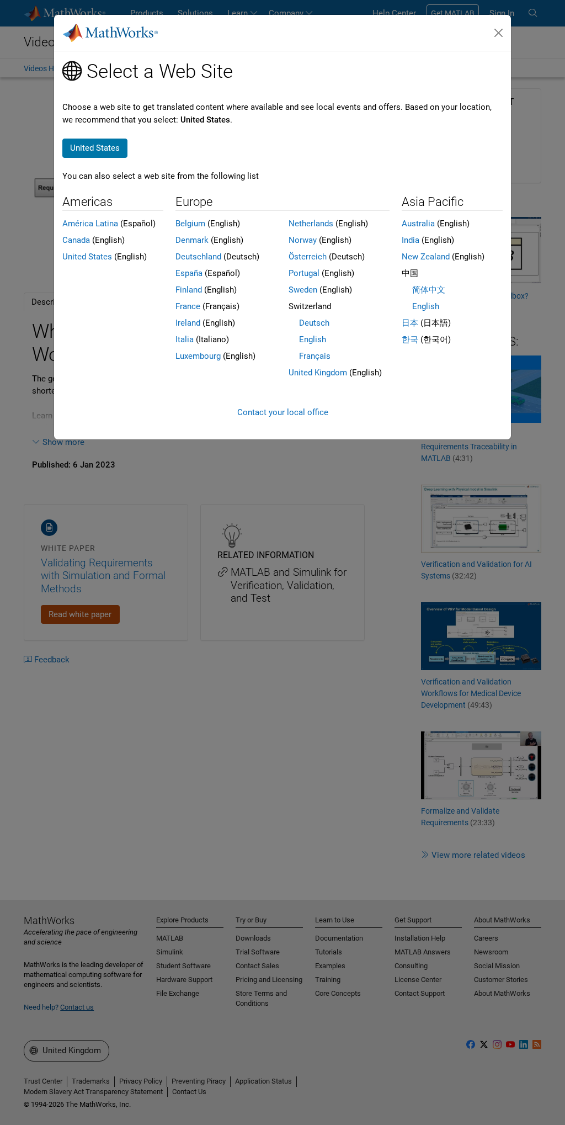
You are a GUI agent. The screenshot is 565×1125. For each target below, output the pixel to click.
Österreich (308, 257)
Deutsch (314, 323)
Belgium (190, 224)
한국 (410, 339)
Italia (184, 339)
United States (87, 257)
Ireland (187, 323)
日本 (410, 323)
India (410, 240)
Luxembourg (198, 356)
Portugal (304, 273)
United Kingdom (318, 373)
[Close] (499, 33)
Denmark (192, 240)
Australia (418, 224)
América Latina (90, 224)
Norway (303, 240)
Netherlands (311, 224)
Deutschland (198, 257)
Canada (76, 240)
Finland (188, 290)
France (187, 306)
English (312, 339)
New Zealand (426, 257)
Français (315, 356)
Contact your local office (282, 412)
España (188, 273)
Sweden (303, 290)
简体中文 (428, 290)
